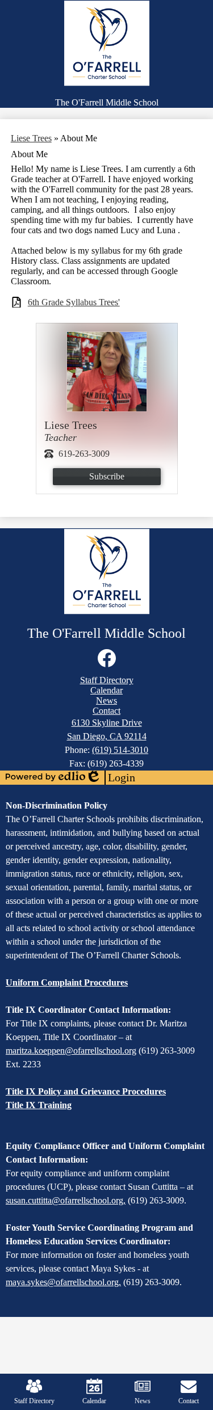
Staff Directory (34, 1401)
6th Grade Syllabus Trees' (74, 302)
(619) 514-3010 (120, 750)
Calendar (94, 1401)
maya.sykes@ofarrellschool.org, (63, 1282)
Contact (188, 1401)
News (143, 1401)
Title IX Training (39, 1105)
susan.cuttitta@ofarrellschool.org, (66, 1200)
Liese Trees (31, 138)
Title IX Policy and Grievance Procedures (86, 1091)
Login (110, 778)
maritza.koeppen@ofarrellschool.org (71, 1050)
